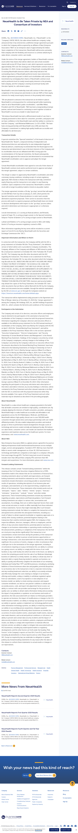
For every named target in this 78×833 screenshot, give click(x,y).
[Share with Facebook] (15, 31)
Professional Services (30, 668)
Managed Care (41, 668)
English (64, 43)
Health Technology (26, 670)
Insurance (13, 673)
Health (48, 668)
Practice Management (17, 668)
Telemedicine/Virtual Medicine (26, 673)
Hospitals (45, 670)
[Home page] (8, 6)
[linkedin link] (65, 826)
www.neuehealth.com (21, 434)
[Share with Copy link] (21, 31)
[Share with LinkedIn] (8, 31)
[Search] (67, 2)
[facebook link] (72, 826)
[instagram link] (75, 826)
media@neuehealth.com (8, 662)
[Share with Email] (18, 31)
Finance (38, 673)
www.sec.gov (15, 291)
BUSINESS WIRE (17, 38)
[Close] (76, 830)
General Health (15, 670)
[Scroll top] (72, 783)
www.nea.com (48, 460)
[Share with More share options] (25, 31)
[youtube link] (68, 826)
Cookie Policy (38, 830)
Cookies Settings (54, 829)
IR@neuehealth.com (7, 655)
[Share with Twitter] (11, 31)
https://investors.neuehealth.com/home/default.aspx (20, 293)
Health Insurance (37, 670)
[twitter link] (61, 826)
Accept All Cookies (66, 829)
